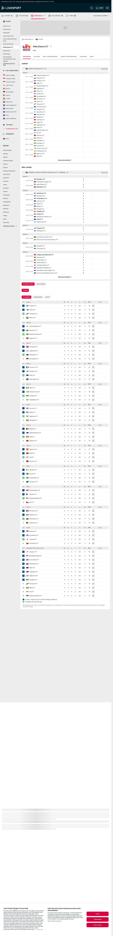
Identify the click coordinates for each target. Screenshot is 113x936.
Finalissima (6, 51)
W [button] (68, 302)
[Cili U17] (27, 502)
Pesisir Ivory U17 (34, 392)
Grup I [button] (28, 466)
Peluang (37, 56)
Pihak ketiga (39, 929)
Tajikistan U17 (33, 416)
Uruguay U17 (33, 371)
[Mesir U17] (27, 318)
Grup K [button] (28, 507)
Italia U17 (32, 388)
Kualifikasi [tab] (41, 284)
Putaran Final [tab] (28, 284)
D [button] (71, 302)
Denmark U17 (33, 347)
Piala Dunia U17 (8, 47)
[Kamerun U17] (27, 523)
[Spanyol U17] (27, 449)
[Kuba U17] (27, 412)
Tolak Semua (97, 919)
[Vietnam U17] (27, 441)
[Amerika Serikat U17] (27, 498)
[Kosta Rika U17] (27, 478)
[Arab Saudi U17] (27, 379)
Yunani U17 (32, 306)
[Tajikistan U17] (27, 416)
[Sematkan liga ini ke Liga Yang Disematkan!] (51, 46)
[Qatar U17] (27, 310)
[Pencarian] (91, 8)
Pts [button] (89, 302)
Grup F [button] (28, 404)
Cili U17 (31, 502)
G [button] (79, 302)
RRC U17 (32, 453)
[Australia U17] (27, 355)
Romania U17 (33, 511)
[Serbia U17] (27, 531)
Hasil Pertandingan (50, 56)
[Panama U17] (27, 314)
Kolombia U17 (33, 543)
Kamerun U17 (33, 523)
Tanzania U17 (33, 482)
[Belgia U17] (27, 429)
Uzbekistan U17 (34, 400)
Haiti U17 (32, 375)
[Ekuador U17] (27, 330)
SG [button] (85, 302)
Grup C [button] (28, 343)
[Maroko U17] (27, 461)
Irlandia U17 (33, 470)
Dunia (41, 39)
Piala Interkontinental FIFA (9, 40)
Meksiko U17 (33, 515)
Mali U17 (32, 437)
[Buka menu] (107, 8)
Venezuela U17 (34, 519)
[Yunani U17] (27, 306)
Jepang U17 (33, 539)
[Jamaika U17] (27, 396)
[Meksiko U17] (27, 515)
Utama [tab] (25, 290)
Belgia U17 (32, 429)
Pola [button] (99, 302)
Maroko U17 (33, 461)
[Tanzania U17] (27, 482)
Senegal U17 (33, 420)
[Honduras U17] (27, 535)
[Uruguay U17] (27, 371)
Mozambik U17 (34, 359)
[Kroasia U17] (27, 408)
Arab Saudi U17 (34, 379)
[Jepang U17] (27, 539)
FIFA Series (6, 54)
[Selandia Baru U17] (27, 433)
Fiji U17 (31, 457)
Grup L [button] (28, 527)
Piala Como (6, 26)
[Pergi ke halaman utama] (17, 8)
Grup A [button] (28, 302)
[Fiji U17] (27, 457)
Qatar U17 (32, 310)
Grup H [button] (28, 445)
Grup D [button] (28, 363)
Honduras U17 (33, 535)
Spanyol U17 (33, 449)
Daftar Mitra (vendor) (54, 921)
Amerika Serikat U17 (35, 498)
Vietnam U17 (33, 441)
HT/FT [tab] (48, 297)
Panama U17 (33, 314)
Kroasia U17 (33, 408)
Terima (97, 914)
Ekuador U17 (33, 330)
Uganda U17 (33, 338)
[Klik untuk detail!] (65, 76)
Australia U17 (33, 355)
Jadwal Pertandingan (68, 56)
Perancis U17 (33, 367)
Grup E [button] (28, 384)
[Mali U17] (27, 437)
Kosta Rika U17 (34, 478)
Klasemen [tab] (26, 297)
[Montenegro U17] (27, 490)
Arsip (92, 56)
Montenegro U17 (34, 490)
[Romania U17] (27, 511)
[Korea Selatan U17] (27, 326)
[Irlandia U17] (27, 470)
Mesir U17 (32, 318)
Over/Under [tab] (38, 297)
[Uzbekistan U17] (27, 400)
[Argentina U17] (27, 351)
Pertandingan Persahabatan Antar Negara (9, 59)
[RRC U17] (27, 453)
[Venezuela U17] (27, 519)
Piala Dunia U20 (8, 44)
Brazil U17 (32, 474)
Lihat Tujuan (97, 925)
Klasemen (83, 56)
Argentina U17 (33, 351)
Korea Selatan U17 (35, 326)
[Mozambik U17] (27, 359)
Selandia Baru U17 (35, 433)
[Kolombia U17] (27, 543)
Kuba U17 (32, 412)
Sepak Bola (28, 39)
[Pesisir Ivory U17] (27, 392)
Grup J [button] (28, 486)
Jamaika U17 (33, 396)
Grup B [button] (28, 322)
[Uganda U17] (27, 338)
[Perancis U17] (27, 367)
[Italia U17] (27, 388)
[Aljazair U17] (27, 494)
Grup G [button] (28, 425)
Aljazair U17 (33, 494)
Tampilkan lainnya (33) (9, 64)
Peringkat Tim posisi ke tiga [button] (35, 548)
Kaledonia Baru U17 (35, 334)
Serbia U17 (32, 531)
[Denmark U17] (27, 347)
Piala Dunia (6, 29)
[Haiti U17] (27, 375)
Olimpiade (6, 33)
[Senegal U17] (27, 420)
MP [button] (64, 302)
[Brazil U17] (27, 474)
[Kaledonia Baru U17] (27, 334)
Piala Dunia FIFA (8, 36)
